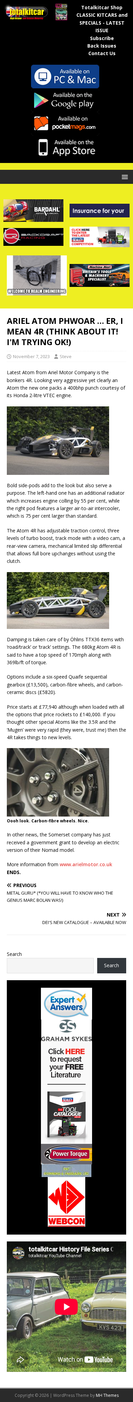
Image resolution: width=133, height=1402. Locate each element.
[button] (123, 176)
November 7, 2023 (31, 356)
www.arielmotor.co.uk (86, 864)
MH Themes (107, 1395)
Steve (66, 356)
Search (14, 954)
